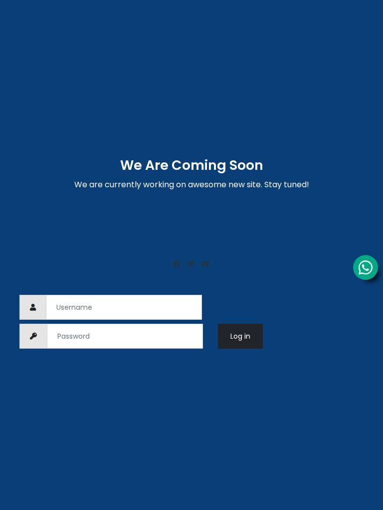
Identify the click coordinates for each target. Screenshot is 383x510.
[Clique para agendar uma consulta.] (365, 267)
